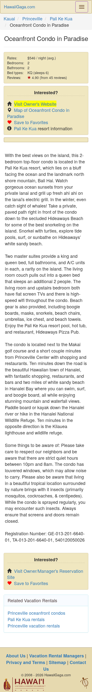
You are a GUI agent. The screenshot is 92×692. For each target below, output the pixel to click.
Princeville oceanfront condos (36, 613)
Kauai (9, 18)
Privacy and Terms (25, 662)
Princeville (32, 18)
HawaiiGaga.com (19, 6)
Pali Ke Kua (61, 18)
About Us (16, 656)
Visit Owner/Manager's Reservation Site (45, 574)
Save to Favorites (31, 122)
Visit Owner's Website (35, 104)
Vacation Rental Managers (56, 656)
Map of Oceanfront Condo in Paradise (38, 113)
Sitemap (57, 662)
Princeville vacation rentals (34, 625)
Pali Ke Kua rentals (26, 619)
